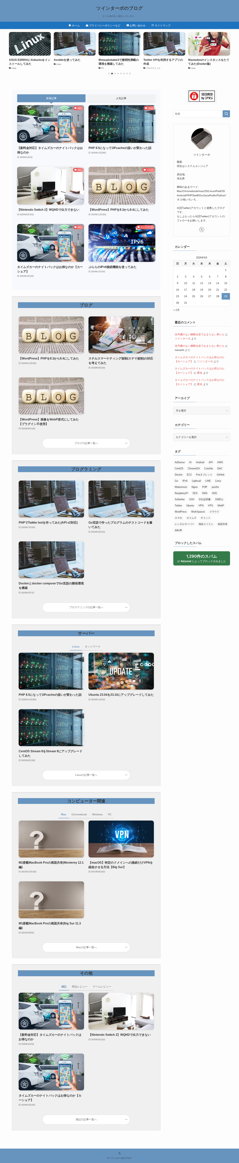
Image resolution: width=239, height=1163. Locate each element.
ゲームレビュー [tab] (102, 986)
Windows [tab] (97, 814)
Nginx (195, 487)
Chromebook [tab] (79, 814)
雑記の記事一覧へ (86, 1119)
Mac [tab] (63, 814)
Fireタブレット (204, 474)
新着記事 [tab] (51, 98)
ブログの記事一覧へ (86, 443)
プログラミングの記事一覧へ (86, 607)
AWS (220, 462)
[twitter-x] (201, 229)
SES (195, 493)
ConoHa (208, 468)
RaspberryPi (181, 493)
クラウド (214, 511)
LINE (208, 480)
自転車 (178, 530)
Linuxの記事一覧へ (86, 774)
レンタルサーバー (184, 524)
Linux (218, 480)
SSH (191, 499)
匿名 (199, 372)
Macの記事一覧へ (86, 947)
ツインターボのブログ (119, 8)
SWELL (219, 499)
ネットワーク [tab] (92, 646)
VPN (201, 505)
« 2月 (176, 309)
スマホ (178, 517)
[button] (109, 73)
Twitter (178, 505)
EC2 (189, 474)
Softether (180, 499)
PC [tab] (109, 814)
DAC (219, 468)
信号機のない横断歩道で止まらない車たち (199, 334)
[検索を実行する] (226, 113)
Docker (178, 474)
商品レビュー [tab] (80, 986)
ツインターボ (182, 338)
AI (190, 462)
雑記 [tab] (64, 986)
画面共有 (222, 524)
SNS (214, 493)
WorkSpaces (198, 511)
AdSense (180, 462)
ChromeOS (194, 468)
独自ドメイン (206, 524)
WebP (221, 505)
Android (200, 462)
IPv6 (184, 480)
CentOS (179, 468)
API (211, 462)
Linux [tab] (76, 646)
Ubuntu (190, 505)
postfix (215, 487)
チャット (205, 517)
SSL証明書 (205, 499)
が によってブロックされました (203, 560)
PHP (204, 487)
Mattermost (181, 487)
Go (176, 480)
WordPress (181, 511)
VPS (210, 505)
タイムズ (191, 517)
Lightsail (196, 480)
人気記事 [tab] (121, 98)
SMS (204, 493)
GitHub (220, 474)
